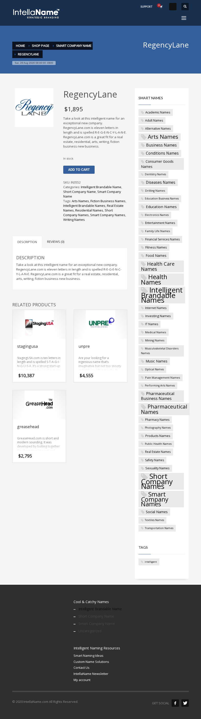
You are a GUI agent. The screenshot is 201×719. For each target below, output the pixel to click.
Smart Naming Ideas (88, 655)
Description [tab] (27, 242)
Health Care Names (158, 266)
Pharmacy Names (157, 420)
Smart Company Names (107, 215)
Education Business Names (162, 198)
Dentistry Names (155, 174)
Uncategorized (89, 631)
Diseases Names (160, 182)
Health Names (154, 279)
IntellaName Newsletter (91, 673)
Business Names (161, 145)
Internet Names (155, 308)
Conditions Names (162, 153)
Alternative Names (158, 128)
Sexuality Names (157, 468)
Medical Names (155, 332)
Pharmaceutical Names (164, 409)
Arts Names (80, 201)
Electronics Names (157, 215)
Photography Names (158, 427)
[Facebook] (175, 703)
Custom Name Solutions (91, 661)
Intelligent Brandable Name (101, 187)
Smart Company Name (96, 623)
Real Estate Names (158, 452)
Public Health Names (158, 444)
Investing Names (158, 316)
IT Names (151, 324)
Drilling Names (155, 190)
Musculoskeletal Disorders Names (159, 351)
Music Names (156, 361)
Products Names (157, 436)
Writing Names (74, 219)
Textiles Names (154, 520)
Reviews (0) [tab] (55, 241)
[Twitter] (185, 703)
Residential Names (89, 210)
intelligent (151, 561)
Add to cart (79, 170)
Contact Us (81, 667)
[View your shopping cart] (160, 7)
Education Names (161, 206)
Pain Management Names (162, 377)
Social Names (157, 511)
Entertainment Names (160, 223)
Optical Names (154, 369)
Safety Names (154, 460)
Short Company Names (88, 212)
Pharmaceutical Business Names (157, 396)
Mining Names (154, 340)
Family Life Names (157, 231)
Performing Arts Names (160, 385)
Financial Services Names (162, 239)
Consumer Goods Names (157, 164)
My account (82, 680)
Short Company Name (79, 191)
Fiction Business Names (108, 201)
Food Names (156, 255)
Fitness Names (156, 247)
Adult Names (154, 120)
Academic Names (157, 112)
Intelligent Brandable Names (84, 205)
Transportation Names (159, 528)
